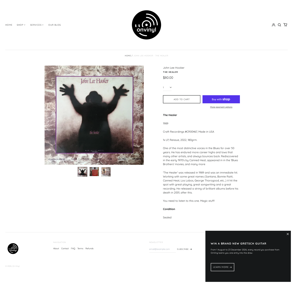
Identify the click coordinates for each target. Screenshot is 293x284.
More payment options (221, 107)
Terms (80, 248)
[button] (279, 24)
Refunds (89, 248)
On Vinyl (16, 266)
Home (9, 25)
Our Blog (54, 25)
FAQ (73, 248)
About (56, 248)
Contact (65, 248)
